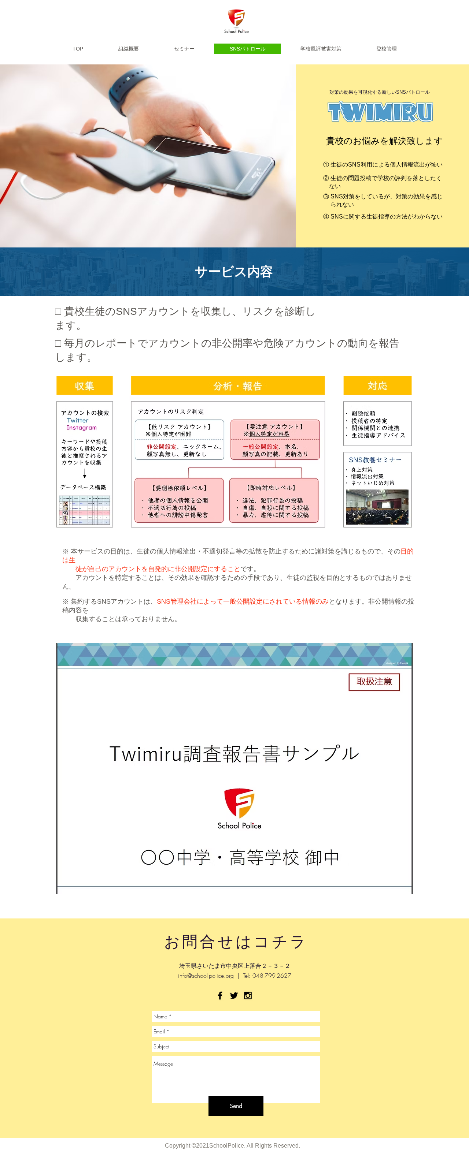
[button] (234, 768)
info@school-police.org (206, 976)
